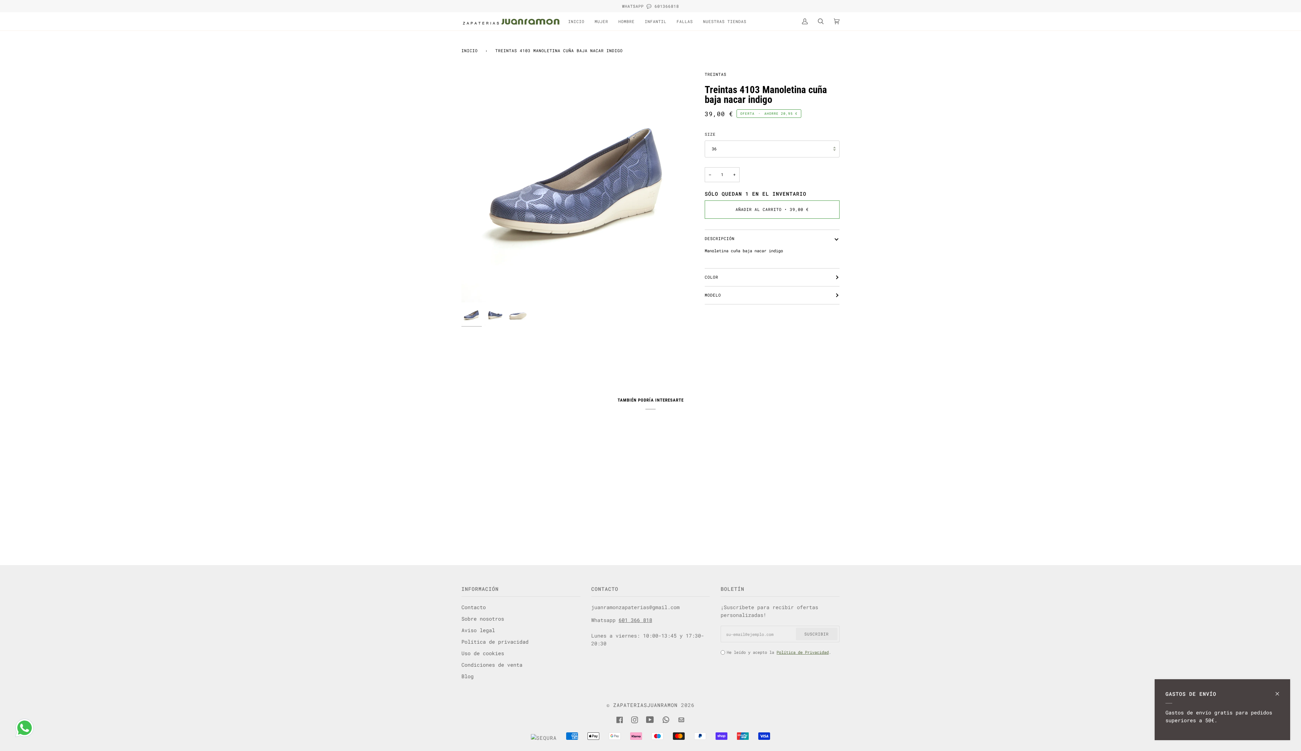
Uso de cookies (482, 653)
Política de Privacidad (803, 652)
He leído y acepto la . (779, 652)
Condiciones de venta (491, 664)
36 (714, 148)
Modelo (713, 295)
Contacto (473, 607)
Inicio (469, 50)
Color (711, 277)
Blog (467, 676)
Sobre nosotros (482, 618)
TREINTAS (715, 74)
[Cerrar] (1280, 690)
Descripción (720, 238)
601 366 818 (635, 620)
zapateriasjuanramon (645, 705)
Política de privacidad (495, 641)
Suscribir (816, 634)
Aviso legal (478, 630)
